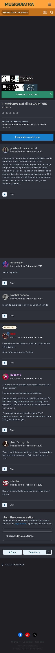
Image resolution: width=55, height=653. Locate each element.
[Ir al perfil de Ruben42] (5, 377)
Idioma (14, 642)
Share (13, 552)
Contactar (27, 642)
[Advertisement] (27, 45)
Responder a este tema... (21, 536)
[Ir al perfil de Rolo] (5, 336)
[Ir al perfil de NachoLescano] (5, 297)
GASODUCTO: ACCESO (27, 94)
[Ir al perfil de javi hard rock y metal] (5, 150)
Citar (12, 194)
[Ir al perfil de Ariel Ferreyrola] (5, 444)
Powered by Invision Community (27, 648)
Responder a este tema (27, 137)
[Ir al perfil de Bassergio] (5, 264)
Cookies (39, 642)
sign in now (20, 523)
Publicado (26, 151)
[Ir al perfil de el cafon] (5, 483)
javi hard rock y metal (17, 121)
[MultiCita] (4, 194)
